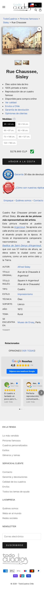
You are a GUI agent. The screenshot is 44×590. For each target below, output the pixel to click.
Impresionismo (25, 294)
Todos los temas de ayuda (15, 491)
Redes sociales (10, 518)
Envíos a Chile (12, 106)
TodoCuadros (10, 18)
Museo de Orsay (26, 322)
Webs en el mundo (11, 513)
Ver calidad (10, 102)
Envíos (5, 486)
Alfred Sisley (24, 267)
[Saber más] (14, 119)
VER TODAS (28, 350)
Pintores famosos (29, 18)
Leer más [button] (8, 402)
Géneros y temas (11, 455)
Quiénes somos (23, 200)
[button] (3, 393)
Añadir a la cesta (21, 161)
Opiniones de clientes (16, 113)
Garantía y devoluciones (14, 477)
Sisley (6, 22)
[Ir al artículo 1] (18, 62)
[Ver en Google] (6, 384)
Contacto (38, 200)
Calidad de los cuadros (14, 481)
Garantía (19, 174)
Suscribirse (14, 545)
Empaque (8, 200)
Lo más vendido (10, 435)
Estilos (5, 450)
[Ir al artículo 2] (25, 62)
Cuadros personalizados (14, 445)
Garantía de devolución (17, 109)
